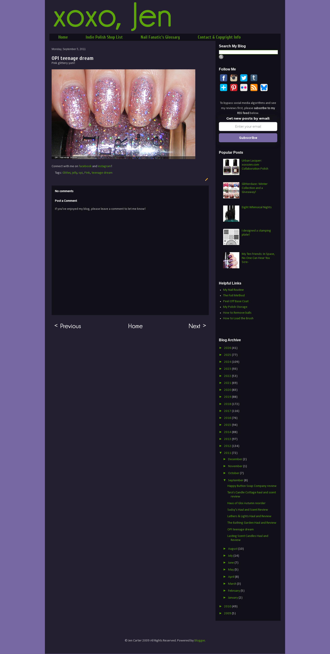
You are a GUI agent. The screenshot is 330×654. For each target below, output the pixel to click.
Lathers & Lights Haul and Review (249, 516)
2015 (228, 425)
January (233, 597)
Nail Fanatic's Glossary (160, 37)
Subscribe (248, 138)
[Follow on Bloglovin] (223, 90)
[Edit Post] (206, 179)
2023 (228, 369)
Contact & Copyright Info (219, 37)
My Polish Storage (235, 307)
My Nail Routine (233, 290)
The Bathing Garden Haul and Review (251, 523)
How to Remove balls (237, 313)
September (236, 480)
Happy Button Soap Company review (252, 486)
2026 (228, 348)
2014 (228, 432)
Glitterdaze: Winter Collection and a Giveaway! (255, 188)
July (230, 556)
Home (63, 37)
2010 (228, 606)
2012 (228, 446)
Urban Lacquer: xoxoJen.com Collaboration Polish (255, 165)
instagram (104, 166)
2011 (228, 453)
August (233, 549)
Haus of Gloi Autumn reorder (246, 503)
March (232, 584)
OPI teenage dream (240, 529)
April (231, 577)
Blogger (199, 640)
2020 (228, 390)
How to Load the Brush (238, 318)
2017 (228, 411)
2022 (228, 376)
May (231, 569)
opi (81, 173)
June (231, 562)
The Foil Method (234, 295)
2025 (228, 355)
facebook (85, 166)
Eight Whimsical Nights (257, 207)
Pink (87, 173)
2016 (228, 418)
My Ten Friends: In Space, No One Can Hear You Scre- (258, 258)
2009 (228, 613)
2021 (228, 383)
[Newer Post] (198, 328)
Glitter (66, 173)
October (234, 473)
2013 (228, 439)
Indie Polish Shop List (104, 37)
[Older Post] (68, 328)
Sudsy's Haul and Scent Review (247, 510)
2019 (228, 397)
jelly (74, 173)
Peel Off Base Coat (236, 301)
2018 (228, 404)
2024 (228, 362)
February (234, 591)
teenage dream (102, 173)
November (235, 466)
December (235, 459)
